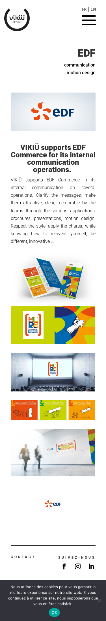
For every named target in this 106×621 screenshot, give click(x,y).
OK (54, 612)
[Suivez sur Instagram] (77, 566)
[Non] (99, 600)
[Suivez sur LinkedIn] (91, 566)
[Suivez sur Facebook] (64, 566)
